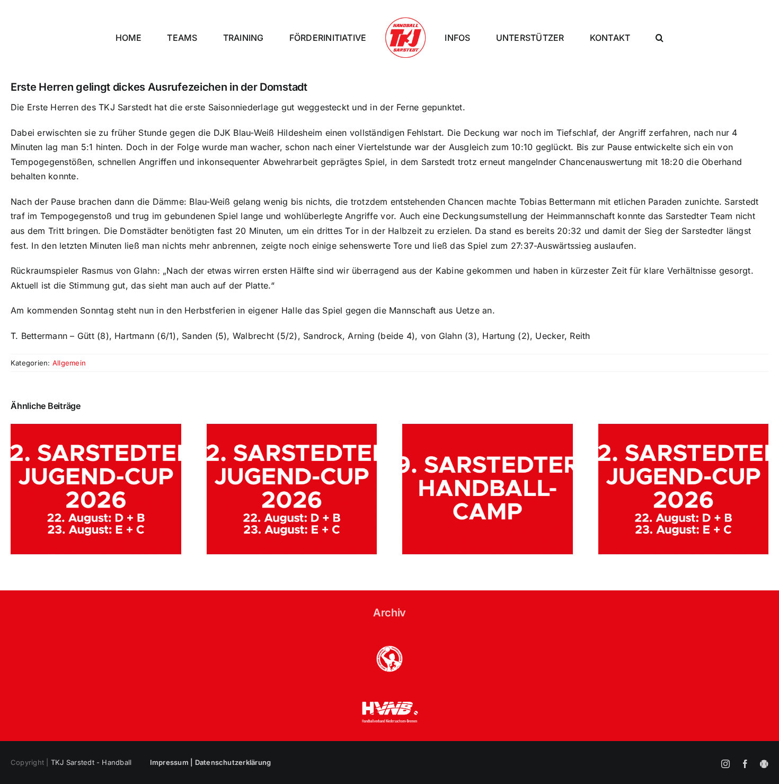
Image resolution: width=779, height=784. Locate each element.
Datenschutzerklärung (233, 762)
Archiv (389, 612)
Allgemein (69, 363)
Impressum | (172, 762)
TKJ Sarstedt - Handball (91, 762)
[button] (659, 37)
